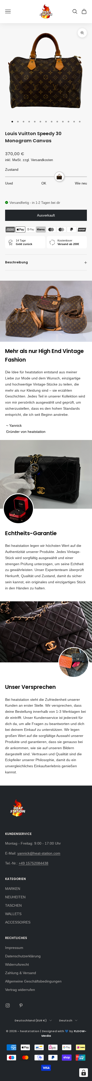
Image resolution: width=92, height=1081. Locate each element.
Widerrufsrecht (17, 964)
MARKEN (12, 889)
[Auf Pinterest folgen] (21, 1005)
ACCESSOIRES (17, 922)
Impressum (14, 948)
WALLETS (13, 914)
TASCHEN (13, 905)
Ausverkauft (46, 215)
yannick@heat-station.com (38, 853)
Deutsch (65, 1020)
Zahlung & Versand (20, 973)
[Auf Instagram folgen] (7, 1005)
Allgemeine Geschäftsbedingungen (33, 981)
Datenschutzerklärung (23, 956)
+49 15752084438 (33, 863)
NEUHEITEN (15, 897)
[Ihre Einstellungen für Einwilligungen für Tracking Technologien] (83, 1072)
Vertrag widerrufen (20, 990)
